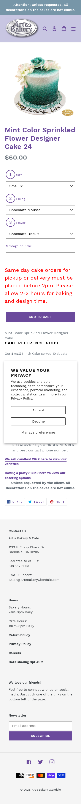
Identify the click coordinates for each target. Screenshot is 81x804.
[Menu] (73, 28)
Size (15, 174)
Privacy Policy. (22, 398)
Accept (38, 410)
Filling (17, 198)
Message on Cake (19, 246)
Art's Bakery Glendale (46, 789)
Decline (38, 421)
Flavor (17, 222)
